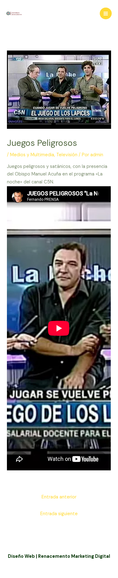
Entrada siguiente (59, 514)
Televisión (66, 155)
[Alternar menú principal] (106, 14)
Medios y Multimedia (32, 155)
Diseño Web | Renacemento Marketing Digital (59, 556)
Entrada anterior (59, 497)
